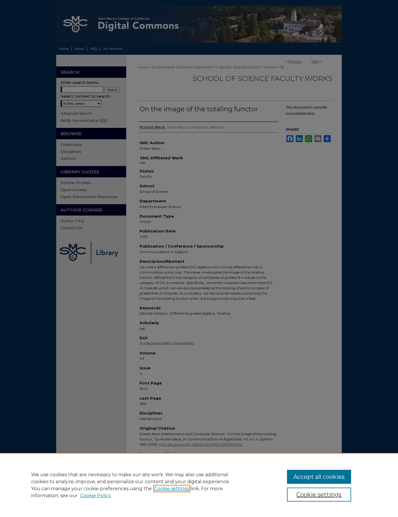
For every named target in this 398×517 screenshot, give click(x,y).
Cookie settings (171, 488)
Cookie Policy (95, 495)
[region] (199, 485)
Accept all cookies (319, 476)
